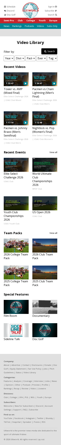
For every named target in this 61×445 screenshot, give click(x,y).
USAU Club (8, 181)
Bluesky (49, 418)
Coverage (27, 381)
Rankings (17, 26)
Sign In (51, 6)
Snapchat (16, 422)
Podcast (26, 385)
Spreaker (27, 422)
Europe (53, 20)
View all (53, 152)
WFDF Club (37, 189)
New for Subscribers (24, 406)
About (6, 365)
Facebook (19, 418)
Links (47, 381)
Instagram (30, 418)
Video (33, 388)
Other (18, 385)
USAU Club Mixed (13, 100)
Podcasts (29, 26)
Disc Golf (10, 14)
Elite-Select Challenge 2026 (16, 96)
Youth (42, 20)
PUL (26, 397)
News (6, 26)
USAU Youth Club (11, 223)
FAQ (25, 409)
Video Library (30, 42)
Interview (38, 381)
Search (51, 14)
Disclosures (37, 365)
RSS (43, 422)
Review (25, 388)
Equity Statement (18, 368)
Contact (25, 365)
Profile (45, 385)
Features (8, 381)
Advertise (16, 365)
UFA (21, 397)
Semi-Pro (9, 20)
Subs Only (52, 26)
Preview (36, 385)
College (30, 20)
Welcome (8, 406)
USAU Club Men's (41, 104)
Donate (47, 365)
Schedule (10, 6)
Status (18, 372)
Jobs (45, 368)
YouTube (8, 418)
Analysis (17, 381)
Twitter (40, 418)
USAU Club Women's (43, 139)
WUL (33, 397)
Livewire (42, 388)
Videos (40, 26)
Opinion (9, 385)
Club (20, 20)
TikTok (7, 422)
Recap (16, 388)
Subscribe (50, 10)
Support (17, 409)
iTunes (37, 422)
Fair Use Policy (34, 368)
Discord (10, 10)
